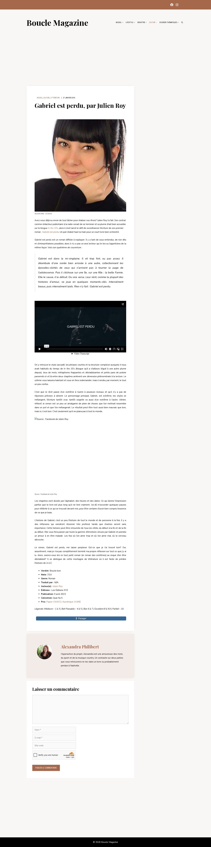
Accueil (119, 22)
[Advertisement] (105, 55)
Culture (152, 22)
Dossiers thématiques (168, 22)
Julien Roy (58, 586)
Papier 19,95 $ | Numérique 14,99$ (63, 601)
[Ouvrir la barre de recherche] (182, 22)
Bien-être (141, 22)
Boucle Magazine (57, 22)
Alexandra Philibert (80, 646)
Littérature (55, 98)
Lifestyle (129, 22)
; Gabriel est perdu (50, 232)
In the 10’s (53, 228)
